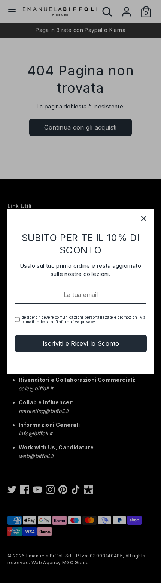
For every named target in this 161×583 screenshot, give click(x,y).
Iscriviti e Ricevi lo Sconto (81, 343)
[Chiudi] (144, 218)
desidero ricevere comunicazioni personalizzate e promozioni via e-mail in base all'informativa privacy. (84, 319)
